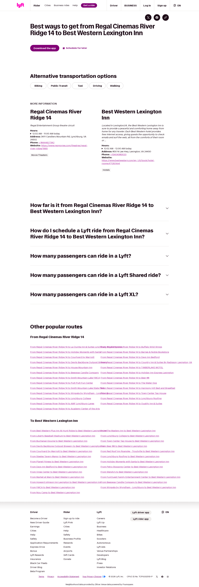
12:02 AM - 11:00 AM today (46, 133)
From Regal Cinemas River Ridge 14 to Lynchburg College (60, 398)
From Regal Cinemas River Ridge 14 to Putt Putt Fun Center (61, 383)
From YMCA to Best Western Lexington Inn (52, 487)
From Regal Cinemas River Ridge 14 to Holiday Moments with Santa (65, 352)
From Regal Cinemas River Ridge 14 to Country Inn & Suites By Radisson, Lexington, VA (146, 362)
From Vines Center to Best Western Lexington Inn (56, 472)
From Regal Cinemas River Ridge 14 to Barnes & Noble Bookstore (135, 352)
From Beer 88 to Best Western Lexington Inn (124, 446)
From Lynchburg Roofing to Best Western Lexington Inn (130, 456)
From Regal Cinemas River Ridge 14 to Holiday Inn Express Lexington (137, 372)
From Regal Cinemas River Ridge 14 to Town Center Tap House (133, 393)
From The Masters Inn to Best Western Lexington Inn (128, 430)
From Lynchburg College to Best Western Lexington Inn (130, 435)
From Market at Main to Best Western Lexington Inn (57, 477)
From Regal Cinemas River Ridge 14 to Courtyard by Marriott (62, 357)
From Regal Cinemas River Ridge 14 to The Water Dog (129, 383)
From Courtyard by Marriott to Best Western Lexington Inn (61, 451)
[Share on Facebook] (157, 17)
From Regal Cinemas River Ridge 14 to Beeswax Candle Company (64, 372)
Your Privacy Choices (91, 576)
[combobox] (177, 5)
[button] (99, 208)
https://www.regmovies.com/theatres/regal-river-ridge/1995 (58, 147)
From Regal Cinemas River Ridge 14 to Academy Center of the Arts (65, 408)
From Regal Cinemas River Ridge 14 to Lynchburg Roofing (131, 398)
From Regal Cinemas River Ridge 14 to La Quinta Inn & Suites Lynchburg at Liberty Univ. (76, 346)
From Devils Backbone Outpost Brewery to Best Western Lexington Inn (67, 446)
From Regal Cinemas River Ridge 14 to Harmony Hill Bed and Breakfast (138, 388)
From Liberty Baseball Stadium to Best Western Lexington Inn (62, 435)
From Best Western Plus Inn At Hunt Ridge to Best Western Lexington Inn (68, 430)
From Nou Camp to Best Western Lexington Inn (55, 492)
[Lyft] (20, 5)
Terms (41, 576)
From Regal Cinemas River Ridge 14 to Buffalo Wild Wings (131, 346)
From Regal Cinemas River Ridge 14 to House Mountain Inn (61, 367)
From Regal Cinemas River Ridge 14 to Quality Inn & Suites (131, 403)
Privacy (50, 576)
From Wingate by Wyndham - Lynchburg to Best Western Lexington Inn (138, 487)
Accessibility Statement (68, 576)
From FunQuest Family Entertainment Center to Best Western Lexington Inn (140, 477)
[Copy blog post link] (165, 17)
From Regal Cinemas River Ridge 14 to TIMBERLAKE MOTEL (132, 367)
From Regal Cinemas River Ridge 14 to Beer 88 (125, 377)
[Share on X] (148, 17)
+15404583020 (118, 154)
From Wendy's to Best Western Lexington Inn (124, 472)
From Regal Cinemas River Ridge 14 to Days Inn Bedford (130, 357)
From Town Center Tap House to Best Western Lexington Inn (132, 441)
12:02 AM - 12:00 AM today (118, 148)
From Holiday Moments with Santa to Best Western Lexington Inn (135, 461)
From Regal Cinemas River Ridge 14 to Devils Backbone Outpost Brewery (68, 362)
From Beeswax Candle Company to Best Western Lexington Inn (134, 482)
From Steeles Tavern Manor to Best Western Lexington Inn (60, 456)
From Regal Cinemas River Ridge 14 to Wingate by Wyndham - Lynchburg (69, 393)
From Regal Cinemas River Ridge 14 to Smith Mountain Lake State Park (67, 388)
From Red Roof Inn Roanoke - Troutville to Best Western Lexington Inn (137, 451)
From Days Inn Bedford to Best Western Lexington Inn (58, 466)
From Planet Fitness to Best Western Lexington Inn (56, 461)
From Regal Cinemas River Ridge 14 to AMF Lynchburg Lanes (62, 403)
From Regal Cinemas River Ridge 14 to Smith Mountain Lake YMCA (65, 377)
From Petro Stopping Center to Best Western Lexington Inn (132, 466)
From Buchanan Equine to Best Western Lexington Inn (58, 441)
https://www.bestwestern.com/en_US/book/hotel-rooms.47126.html (128, 162)
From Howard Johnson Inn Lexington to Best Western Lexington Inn (65, 482)
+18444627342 (46, 142)
